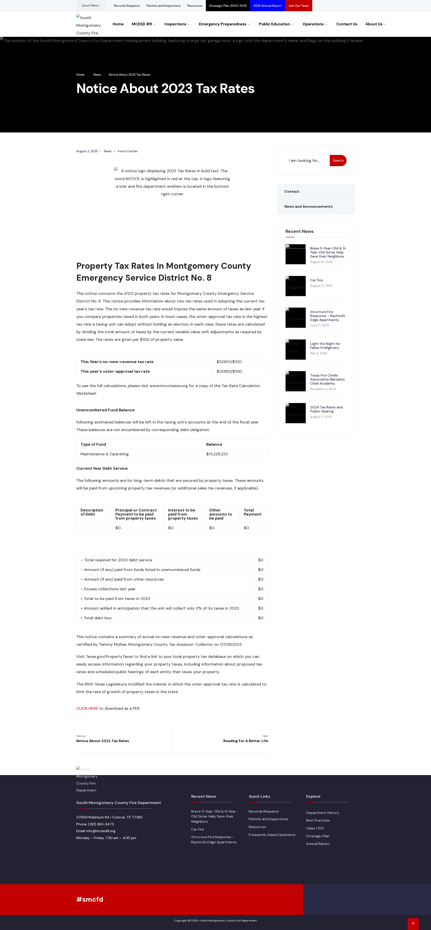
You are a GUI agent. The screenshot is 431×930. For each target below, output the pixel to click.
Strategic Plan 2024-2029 (228, 6)
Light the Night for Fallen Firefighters (325, 346)
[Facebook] (318, 6)
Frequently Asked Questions (272, 834)
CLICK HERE (87, 708)
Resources (194, 6)
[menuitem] (143, 23)
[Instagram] (334, 6)
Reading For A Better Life (245, 738)
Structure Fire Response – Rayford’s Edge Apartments (327, 316)
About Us (374, 24)
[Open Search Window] (351, 6)
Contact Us (346, 24)
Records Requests (127, 6)
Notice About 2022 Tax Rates (102, 738)
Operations (313, 24)
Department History (322, 812)
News (97, 75)
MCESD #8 (142, 24)
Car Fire (316, 280)
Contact (291, 191)
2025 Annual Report (267, 6)
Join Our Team (298, 6)
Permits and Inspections (164, 6)
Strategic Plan (317, 836)
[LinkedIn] (343, 6)
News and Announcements (308, 206)
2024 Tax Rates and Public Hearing (326, 409)
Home (118, 24)
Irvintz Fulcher (128, 151)
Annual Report (318, 843)
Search (338, 160)
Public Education (274, 24)
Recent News (300, 231)
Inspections (175, 24)
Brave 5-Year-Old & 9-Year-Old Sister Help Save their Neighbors (328, 252)
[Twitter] (326, 6)
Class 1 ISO (315, 828)
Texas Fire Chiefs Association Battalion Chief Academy (327, 379)
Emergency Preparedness (222, 24)
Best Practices (318, 820)
